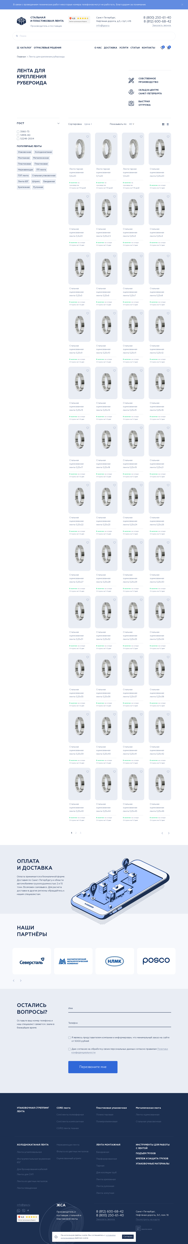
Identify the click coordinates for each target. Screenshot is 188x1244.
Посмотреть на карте (148, 1219)
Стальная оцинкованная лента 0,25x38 (157, 693)
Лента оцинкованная (147, 1115)
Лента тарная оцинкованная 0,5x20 (76, 172)
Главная (21, 57)
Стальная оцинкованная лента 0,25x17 (76, 463)
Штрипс (36, 181)
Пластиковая (24, 164)
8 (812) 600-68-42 (157, 21)
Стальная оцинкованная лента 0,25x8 (157, 292)
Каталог (26, 48)
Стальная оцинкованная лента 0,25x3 (130, 232)
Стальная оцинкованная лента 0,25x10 (103, 349)
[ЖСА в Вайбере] (23, 1210)
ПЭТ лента (23, 176)
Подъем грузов (146, 1153)
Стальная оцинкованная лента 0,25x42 (157, 750)
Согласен (127, 1237)
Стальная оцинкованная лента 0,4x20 (76, 232)
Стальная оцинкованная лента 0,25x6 (103, 292)
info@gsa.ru (102, 26)
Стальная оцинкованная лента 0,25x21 (157, 463)
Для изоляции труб (106, 1172)
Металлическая (41, 158)
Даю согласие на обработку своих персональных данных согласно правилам (120, 1051)
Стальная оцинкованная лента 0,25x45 (130, 807)
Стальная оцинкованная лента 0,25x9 (76, 349)
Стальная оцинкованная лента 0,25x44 (103, 807)
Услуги (123, 48)
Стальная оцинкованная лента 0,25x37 (130, 693)
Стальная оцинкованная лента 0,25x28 (103, 578)
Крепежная (24, 187)
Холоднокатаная (43, 152)
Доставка (110, 48)
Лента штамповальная (29, 1152)
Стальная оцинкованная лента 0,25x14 (103, 406)
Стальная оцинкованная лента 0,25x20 (157, 172)
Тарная (100, 1166)
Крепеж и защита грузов (152, 1159)
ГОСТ (20, 123)
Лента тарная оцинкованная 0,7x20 (103, 172)
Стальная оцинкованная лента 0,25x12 (157, 349)
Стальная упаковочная (43, 176)
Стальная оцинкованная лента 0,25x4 (157, 232)
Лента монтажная (108, 1145)
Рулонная (38, 187)
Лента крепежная (106, 1179)
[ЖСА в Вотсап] (18, 1210)
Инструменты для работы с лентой (153, 1146)
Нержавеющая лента (68, 1145)
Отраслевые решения (47, 48)
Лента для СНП (25, 1174)
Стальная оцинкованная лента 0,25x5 (76, 292)
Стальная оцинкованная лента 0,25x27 (76, 578)
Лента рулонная (105, 1186)
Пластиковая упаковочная (111, 1108)
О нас (98, 48)
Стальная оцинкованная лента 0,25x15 (130, 406)
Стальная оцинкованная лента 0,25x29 (130, 578)
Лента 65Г (23, 181)
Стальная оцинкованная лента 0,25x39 (76, 750)
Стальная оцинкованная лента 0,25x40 (103, 750)
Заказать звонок (161, 25)
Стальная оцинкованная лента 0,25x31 (76, 635)
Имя (70, 1008)
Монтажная (24, 158)
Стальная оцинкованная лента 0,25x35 (76, 693)
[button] (13, 980)
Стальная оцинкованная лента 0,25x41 (130, 750)
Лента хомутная (105, 1193)
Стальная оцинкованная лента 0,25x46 (157, 807)
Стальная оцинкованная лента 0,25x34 (157, 635)
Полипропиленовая (106, 1121)
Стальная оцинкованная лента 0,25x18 (103, 463)
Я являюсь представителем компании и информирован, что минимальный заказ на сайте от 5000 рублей (120, 1039)
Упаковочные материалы (152, 1164)
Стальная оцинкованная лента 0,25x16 (157, 406)
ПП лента (41, 170)
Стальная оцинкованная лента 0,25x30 (157, 578)
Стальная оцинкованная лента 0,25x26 (157, 521)
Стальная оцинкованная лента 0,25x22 (76, 521)
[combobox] (96, 124)
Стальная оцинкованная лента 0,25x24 (130, 521)
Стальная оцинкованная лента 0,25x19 (130, 463)
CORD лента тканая (68, 1128)
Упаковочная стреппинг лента (33, 1110)
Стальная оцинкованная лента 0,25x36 (103, 693)
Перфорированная (106, 1159)
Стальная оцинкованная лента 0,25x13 (76, 406)
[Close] (182, 4)
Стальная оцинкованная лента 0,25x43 (76, 807)
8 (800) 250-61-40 (157, 17)
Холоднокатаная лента (33, 1145)
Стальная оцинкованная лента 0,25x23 (103, 521)
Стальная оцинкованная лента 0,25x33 (130, 635)
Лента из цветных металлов (32, 1181)
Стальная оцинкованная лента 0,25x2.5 (103, 232)
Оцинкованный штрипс (69, 1158)
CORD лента (63, 1108)
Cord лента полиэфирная (70, 1115)
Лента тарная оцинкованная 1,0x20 (130, 172)
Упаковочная (24, 152)
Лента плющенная (27, 1188)
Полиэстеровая (104, 1115)
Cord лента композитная (70, 1121)
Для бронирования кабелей (32, 1169)
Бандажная (49, 181)
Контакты (148, 48)
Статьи (135, 48)
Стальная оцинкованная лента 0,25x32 (103, 635)
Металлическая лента (148, 1108)
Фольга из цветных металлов (72, 1151)
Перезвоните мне (92, 1067)
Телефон (73, 1023)
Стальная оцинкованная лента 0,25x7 (130, 292)
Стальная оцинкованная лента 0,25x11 (130, 349)
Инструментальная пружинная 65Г (33, 1161)
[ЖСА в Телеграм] (28, 1210)
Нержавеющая (25, 170)
